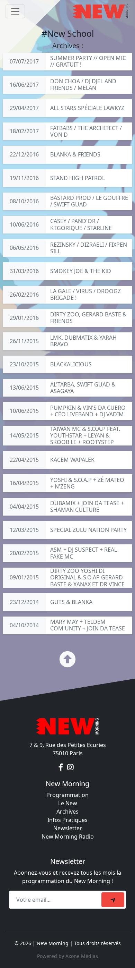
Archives (67, 811)
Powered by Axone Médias (67, 956)
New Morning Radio (68, 836)
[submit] (112, 899)
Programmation (67, 795)
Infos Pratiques (67, 820)
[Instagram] (70, 767)
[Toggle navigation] (15, 11)
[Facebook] (61, 767)
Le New (67, 803)
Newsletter (67, 828)
